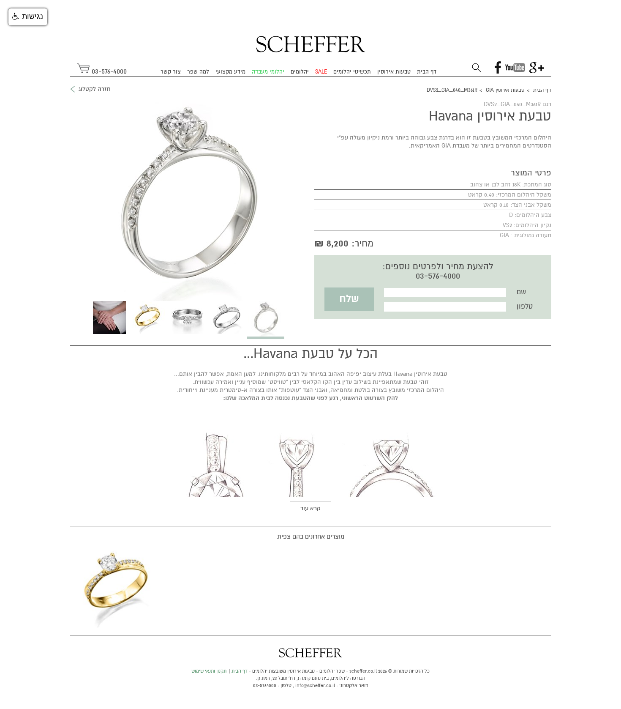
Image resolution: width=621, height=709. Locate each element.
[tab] (265, 320)
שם (521, 292)
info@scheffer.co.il (315, 685)
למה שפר (198, 71)
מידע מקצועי (230, 71)
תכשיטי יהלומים (352, 71)
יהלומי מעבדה (268, 71)
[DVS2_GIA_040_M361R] (118, 586)
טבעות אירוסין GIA (505, 90)
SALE (321, 71)
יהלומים (300, 71)
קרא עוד (310, 508)
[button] (27, 16)
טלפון (525, 306)
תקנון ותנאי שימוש (208, 671)
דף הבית (426, 71)
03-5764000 (264, 685)
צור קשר (171, 71)
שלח (349, 298)
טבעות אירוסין (394, 71)
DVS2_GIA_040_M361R (452, 90)
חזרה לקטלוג (95, 89)
